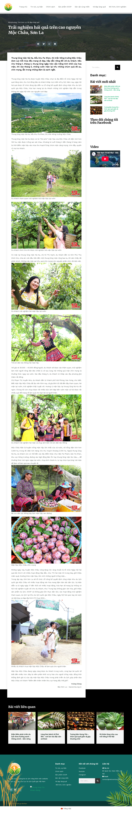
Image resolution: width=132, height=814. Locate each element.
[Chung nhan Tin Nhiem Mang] (39, 789)
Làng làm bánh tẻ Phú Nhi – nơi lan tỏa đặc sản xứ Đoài (111, 98)
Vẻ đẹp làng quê (33, 22)
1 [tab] (66, 746)
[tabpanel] (22, 728)
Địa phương (12, 22)
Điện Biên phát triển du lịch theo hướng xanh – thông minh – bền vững (112, 88)
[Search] (117, 67)
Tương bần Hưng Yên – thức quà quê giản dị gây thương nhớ (112, 109)
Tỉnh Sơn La (22, 22)
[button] (38, 44)
